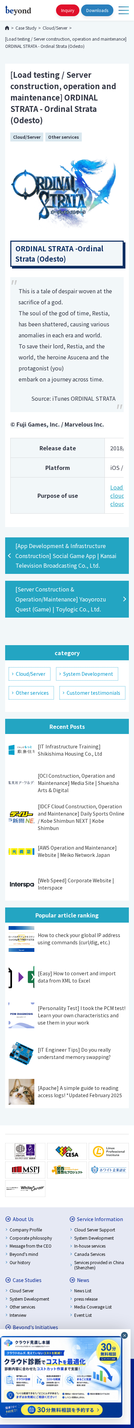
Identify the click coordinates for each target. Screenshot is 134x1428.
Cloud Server (22, 1290)
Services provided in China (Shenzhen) (99, 1265)
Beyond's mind (24, 1254)
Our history (20, 1262)
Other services (63, 137)
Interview (18, 1315)
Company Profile (26, 1229)
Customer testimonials (93, 692)
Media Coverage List (93, 1307)
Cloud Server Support (94, 1229)
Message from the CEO (31, 1246)
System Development (88, 673)
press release (86, 1299)
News (83, 1280)
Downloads (97, 10)
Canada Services (89, 1254)
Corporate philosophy (31, 1238)
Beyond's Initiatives (35, 1327)
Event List (83, 1315)
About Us (23, 1219)
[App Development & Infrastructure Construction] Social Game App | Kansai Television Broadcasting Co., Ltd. (65, 556)
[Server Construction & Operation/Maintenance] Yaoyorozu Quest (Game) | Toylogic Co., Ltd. (60, 599)
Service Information (100, 1219)
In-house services (89, 1246)
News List (82, 1290)
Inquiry (67, 10)
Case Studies (27, 1280)
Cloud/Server (27, 137)
